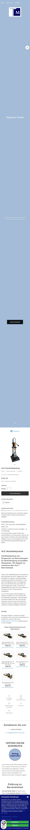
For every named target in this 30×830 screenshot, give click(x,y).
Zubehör (20, 471)
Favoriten (21, 705)
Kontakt (17, 3)
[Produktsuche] (27, 48)
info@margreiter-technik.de (9, 621)
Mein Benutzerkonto (20, 699)
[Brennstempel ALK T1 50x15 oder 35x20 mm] (22, 636)
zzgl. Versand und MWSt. (8, 481)
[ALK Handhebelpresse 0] (15, 449)
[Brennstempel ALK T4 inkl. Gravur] (22, 655)
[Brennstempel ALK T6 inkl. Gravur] (7, 676)
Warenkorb (9, 713)
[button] (6, 502)
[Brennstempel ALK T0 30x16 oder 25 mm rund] (7, 636)
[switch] (3, 828)
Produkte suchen (9, 699)
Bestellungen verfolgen (9, 706)
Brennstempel (11, 471)
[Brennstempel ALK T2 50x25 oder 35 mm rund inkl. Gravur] (7, 655)
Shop (2, 471)
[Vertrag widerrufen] (15, 755)
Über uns (9, 3)
